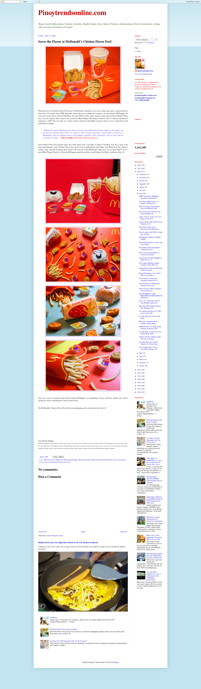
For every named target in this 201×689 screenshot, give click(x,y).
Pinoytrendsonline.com (72, 12)
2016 (139, 392)
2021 (139, 376)
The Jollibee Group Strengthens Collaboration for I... (149, 248)
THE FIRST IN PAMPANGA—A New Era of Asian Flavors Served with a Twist (154, 461)
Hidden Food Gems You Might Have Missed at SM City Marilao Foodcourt (68, 542)
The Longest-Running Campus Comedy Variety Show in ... (149, 264)
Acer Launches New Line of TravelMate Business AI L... (149, 348)
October (142, 181)
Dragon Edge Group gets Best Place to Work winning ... (150, 269)
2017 (139, 389)
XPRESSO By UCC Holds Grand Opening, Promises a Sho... (150, 327)
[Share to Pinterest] (62, 457)
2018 (139, 386)
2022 (139, 373)
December (142, 174)
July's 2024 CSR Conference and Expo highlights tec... (149, 212)
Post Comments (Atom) (55, 535)
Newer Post (42, 532)
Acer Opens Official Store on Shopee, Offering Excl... (148, 202)
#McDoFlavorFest (49, 460)
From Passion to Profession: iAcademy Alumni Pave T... (149, 279)
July (140, 190)
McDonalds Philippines (106, 460)
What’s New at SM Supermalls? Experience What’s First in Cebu (154, 537)
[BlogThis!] (56, 457)
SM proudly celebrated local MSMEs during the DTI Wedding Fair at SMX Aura (154, 500)
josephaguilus (140, 97)
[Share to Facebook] (60, 457)
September (143, 184)
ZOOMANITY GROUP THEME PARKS (150, 238)
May (141, 353)
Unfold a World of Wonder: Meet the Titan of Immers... (150, 338)
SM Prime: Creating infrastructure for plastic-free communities (154, 519)
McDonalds (95, 460)
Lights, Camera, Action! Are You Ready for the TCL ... (150, 218)
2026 (139, 165)
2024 (139, 171)
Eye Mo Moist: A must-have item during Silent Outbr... (150, 333)
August (141, 187)
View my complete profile (143, 74)
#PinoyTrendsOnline (85, 460)
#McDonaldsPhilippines (71, 460)
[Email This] (54, 457)
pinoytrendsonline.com (145, 71)
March (141, 359)
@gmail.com (150, 97)
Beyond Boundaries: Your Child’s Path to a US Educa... (150, 274)
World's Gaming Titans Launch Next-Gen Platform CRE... (149, 207)
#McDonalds (59, 460)
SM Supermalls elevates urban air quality (63, 629)
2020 (139, 379)
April (141, 356)
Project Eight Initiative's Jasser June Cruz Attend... (150, 243)
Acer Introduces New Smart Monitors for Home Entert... (149, 343)
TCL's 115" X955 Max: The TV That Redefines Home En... (149, 302)
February (142, 362)
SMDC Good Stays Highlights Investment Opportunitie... (149, 197)
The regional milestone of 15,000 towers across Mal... (150, 312)
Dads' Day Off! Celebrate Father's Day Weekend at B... (150, 307)
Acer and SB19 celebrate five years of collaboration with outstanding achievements (153, 576)
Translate (151, 42)
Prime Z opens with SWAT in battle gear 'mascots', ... (150, 233)
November (143, 177)
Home (83, 532)
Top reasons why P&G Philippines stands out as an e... (150, 259)
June (141, 193)
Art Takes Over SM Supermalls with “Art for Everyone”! (68, 641)
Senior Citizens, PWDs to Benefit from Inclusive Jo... (150, 289)
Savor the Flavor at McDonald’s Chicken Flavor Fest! (55, 462)
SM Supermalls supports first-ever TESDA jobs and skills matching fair (154, 555)
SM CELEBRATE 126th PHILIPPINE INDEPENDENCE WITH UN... (151, 296)
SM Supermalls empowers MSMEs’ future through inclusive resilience (154, 480)
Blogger (116, 662)
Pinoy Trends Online (120, 460)
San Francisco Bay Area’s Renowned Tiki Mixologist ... (149, 228)
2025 (139, 168)
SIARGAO (53, 617)
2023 (139, 370)
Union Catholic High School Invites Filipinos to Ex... (150, 223)
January (142, 366)
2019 (139, 382)
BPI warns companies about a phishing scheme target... (148, 322)
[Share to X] (58, 457)
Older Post (123, 532)
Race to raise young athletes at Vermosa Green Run (149, 253)
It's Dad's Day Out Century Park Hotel (149, 317)
